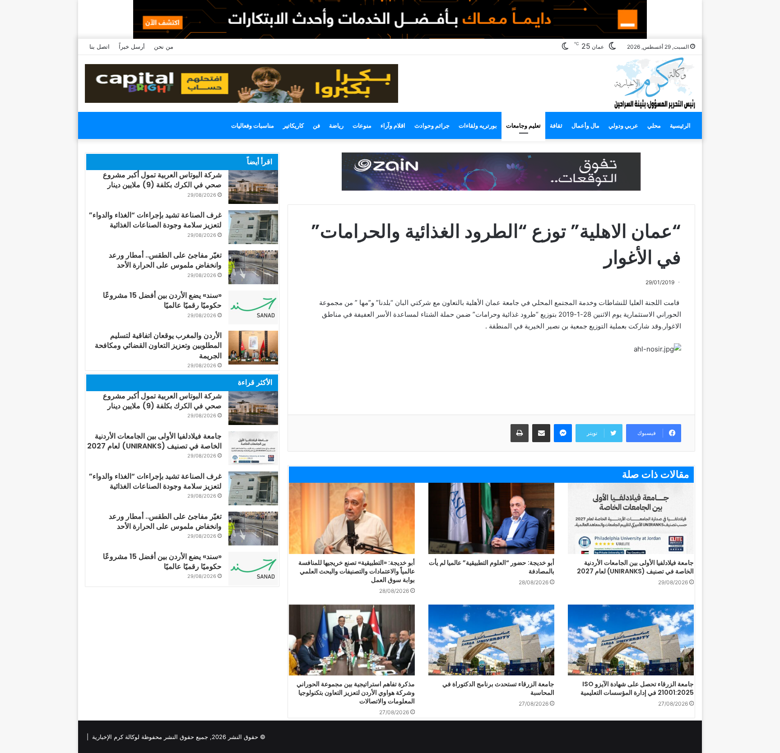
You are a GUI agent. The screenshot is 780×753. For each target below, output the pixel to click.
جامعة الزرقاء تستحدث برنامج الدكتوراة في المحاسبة (498, 688)
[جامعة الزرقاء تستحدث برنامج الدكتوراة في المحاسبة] (491, 640)
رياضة (336, 125)
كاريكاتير (293, 125)
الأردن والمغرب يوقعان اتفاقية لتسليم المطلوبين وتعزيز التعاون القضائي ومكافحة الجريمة (158, 345)
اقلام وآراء (393, 125)
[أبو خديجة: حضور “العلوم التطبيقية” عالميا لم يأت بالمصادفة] (491, 518)
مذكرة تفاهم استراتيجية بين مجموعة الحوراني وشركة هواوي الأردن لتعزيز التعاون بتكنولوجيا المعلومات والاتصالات (356, 692)
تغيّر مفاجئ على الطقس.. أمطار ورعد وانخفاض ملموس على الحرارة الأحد (165, 260)
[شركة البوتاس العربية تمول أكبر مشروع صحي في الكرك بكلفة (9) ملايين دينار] (253, 187)
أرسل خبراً (132, 46)
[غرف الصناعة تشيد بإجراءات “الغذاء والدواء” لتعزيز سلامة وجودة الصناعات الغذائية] (253, 227)
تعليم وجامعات (523, 125)
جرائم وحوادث (432, 125)
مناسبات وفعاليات (252, 125)
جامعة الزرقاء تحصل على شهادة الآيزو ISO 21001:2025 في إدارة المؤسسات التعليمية (637, 688)
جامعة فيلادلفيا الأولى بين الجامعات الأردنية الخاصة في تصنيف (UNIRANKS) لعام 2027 (635, 567)
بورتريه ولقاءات (478, 125)
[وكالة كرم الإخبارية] (654, 82)
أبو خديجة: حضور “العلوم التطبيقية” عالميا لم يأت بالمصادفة (491, 567)
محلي (654, 125)
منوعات (362, 125)
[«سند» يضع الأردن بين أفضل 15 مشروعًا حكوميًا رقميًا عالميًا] (253, 307)
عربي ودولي (623, 125)
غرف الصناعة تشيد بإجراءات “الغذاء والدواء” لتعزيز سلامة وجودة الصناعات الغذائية (155, 220)
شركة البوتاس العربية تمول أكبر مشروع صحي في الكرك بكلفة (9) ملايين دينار (162, 180)
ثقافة (556, 125)
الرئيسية (680, 125)
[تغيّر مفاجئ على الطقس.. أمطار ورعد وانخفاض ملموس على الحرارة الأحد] (253, 267)
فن (316, 125)
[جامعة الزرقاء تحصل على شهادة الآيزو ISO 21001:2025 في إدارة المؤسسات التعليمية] (631, 640)
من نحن (163, 46)
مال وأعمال (585, 125)
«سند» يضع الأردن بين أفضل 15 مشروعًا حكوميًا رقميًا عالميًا (162, 300)
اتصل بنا (99, 46)
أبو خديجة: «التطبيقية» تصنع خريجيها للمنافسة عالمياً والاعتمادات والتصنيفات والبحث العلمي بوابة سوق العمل (356, 571)
